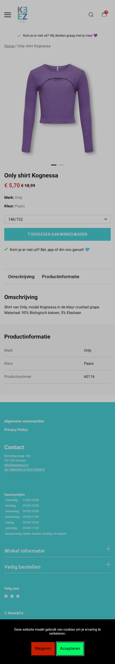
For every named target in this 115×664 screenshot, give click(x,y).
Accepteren (70, 648)
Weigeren (43, 648)
